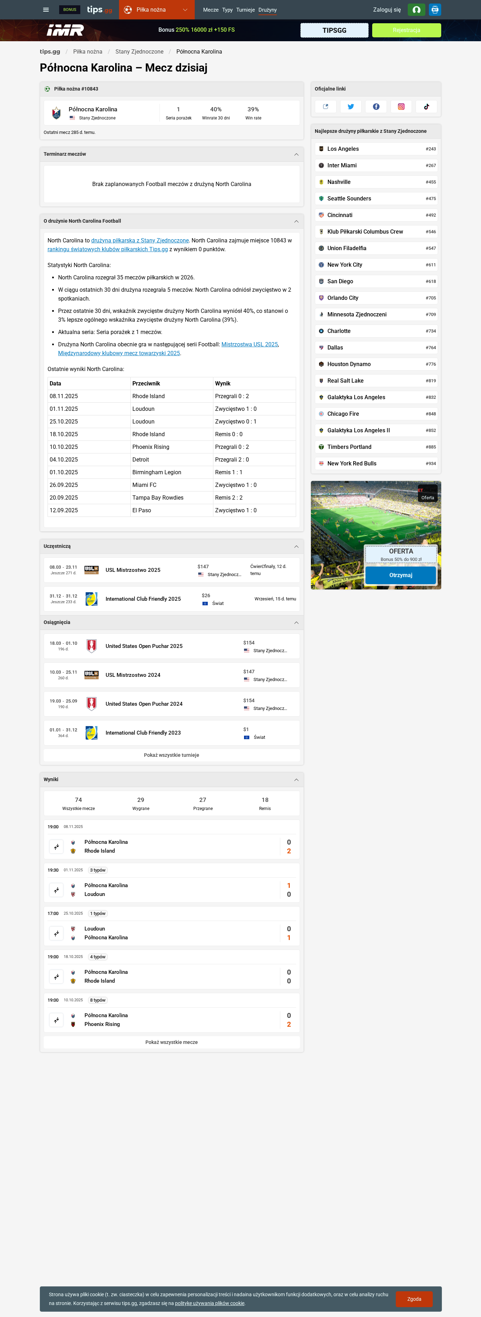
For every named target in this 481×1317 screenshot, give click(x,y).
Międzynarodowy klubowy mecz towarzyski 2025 (119, 353)
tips (99, 9)
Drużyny (267, 10)
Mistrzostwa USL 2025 (249, 344)
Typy (227, 10)
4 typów (98, 956)
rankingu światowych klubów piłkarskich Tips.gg (108, 249)
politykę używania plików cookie (209, 1303)
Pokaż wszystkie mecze (171, 1042)
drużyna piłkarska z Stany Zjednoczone (140, 240)
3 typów (98, 870)
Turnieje (245, 10)
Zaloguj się (387, 9)
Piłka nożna (67, 89)
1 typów (98, 913)
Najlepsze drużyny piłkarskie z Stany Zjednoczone (371, 131)
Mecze (211, 10)
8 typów (98, 1000)
